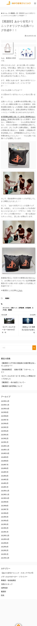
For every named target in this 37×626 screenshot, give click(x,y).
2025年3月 (4, 435)
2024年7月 (4, 465)
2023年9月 (4, 502)
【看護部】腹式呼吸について (11, 386)
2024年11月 (5, 450)
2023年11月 (5, 494)
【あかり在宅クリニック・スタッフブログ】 (17, 573)
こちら (19, 290)
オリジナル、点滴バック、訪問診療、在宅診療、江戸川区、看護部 (18, 309)
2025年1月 (4, 442)
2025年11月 (5, 405)
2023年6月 (4, 513)
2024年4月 (4, 476)
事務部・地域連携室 (8, 580)
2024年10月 (5, 453)
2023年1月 (4, 532)
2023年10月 (5, 498)
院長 (2, 595)
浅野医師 (4, 588)
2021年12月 (5, 558)
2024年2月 (4, 483)
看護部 (7, 298)
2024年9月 (4, 457)
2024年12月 (5, 446)
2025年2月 (4, 438)
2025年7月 (4, 420)
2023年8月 (4, 506)
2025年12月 (5, 401)
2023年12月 (5, 491)
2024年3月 (4, 479)
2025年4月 (4, 431)
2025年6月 (4, 423)
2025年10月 (5, 409)
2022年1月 (4, 554)
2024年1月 (4, 487)
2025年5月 (4, 427)
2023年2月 (4, 528)
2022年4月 (4, 547)
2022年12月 (5, 535)
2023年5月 (4, 517)
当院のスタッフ (7, 584)
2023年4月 (4, 520)
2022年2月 (4, 550)
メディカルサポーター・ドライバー (14, 577)
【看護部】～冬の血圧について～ (13, 382)
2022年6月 (4, 543)
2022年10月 (5, 539)
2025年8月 (4, 416)
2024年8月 (4, 461)
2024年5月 (4, 472)
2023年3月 (4, 524)
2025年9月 (4, 412)
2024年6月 (4, 468)
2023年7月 (4, 509)
